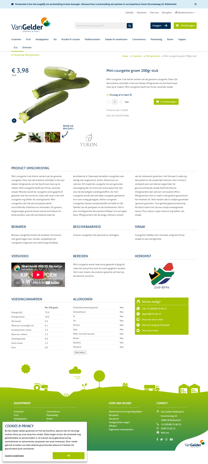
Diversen (27, 47)
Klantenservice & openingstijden (125, 411)
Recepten (167, 12)
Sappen (182, 39)
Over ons (154, 12)
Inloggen (157, 25)
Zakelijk (129, 12)
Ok (68, 455)
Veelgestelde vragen (119, 422)
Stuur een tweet (149, 330)
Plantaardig (156, 39)
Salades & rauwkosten (116, 39)
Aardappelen (42, 39)
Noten (170, 39)
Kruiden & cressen (70, 39)
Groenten (16, 39)
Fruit (28, 39)
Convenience (139, 39)
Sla (55, 39)
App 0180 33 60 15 (151, 314)
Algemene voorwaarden (121, 429)
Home (125, 56)
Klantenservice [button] (185, 12)
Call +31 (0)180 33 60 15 (153, 308)
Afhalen (113, 426)
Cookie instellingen (14, 455)
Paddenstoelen (92, 39)
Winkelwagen (188, 25)
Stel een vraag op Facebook (155, 325)
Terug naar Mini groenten (26, 55)
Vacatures (142, 12)
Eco (16, 47)
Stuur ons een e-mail (152, 319)
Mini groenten (153, 56)
